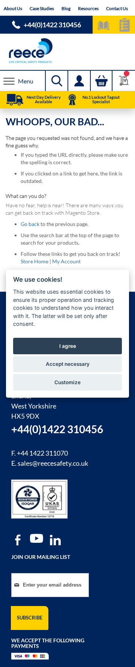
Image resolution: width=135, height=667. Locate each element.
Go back (30, 224)
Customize (67, 382)
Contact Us (117, 8)
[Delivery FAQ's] (14, 100)
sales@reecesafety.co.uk (53, 463)
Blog (66, 8)
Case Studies (42, 8)
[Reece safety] (67, 50)
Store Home (34, 261)
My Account (66, 261)
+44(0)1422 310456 (52, 25)
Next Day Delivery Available (44, 99)
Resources (88, 8)
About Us (13, 8)
